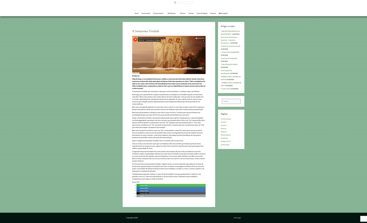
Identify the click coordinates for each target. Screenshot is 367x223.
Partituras (224, 138)
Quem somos (146, 13)
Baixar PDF (135, 182)
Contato (191, 13)
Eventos (182, 13)
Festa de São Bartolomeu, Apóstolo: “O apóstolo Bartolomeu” (229, 40)
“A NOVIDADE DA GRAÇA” (229, 64)
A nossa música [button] (158, 13)
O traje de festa (226, 89)
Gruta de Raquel (202, 13)
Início (137, 13)
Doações (213, 13)
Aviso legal (237, 218)
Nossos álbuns (226, 135)
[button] (231, 13)
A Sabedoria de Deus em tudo (230, 46)
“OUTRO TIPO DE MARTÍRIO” (230, 52)
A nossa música (226, 119)
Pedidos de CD (225, 141)
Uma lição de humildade (229, 58)
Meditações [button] (172, 13)
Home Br (224, 132)
